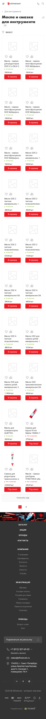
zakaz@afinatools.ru (20, 658)
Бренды (23, 535)
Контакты (23, 540)
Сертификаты (23, 558)
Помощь (23, 619)
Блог (23, 628)
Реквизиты (23, 599)
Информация (23, 582)
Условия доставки (23, 595)
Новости (23, 570)
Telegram (23, 681)
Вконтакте (16, 681)
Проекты (23, 566)
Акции (23, 530)
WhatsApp (29, 681)
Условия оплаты (23, 591)
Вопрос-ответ (23, 624)
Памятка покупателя (23, 606)
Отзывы (23, 573)
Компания (23, 549)
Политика (23, 610)
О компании (23, 555)
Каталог (23, 525)
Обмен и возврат (23, 603)
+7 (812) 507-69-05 (20, 649)
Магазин (23, 588)
